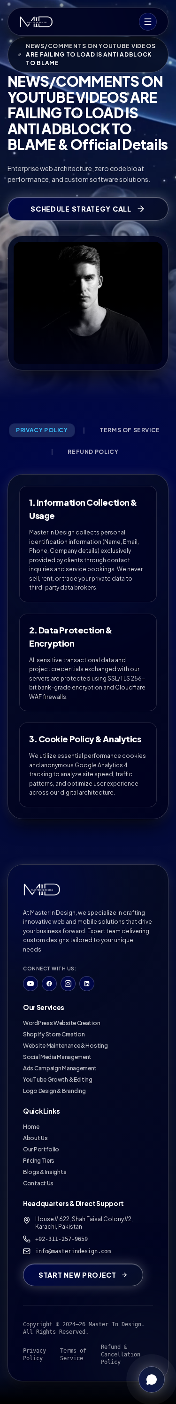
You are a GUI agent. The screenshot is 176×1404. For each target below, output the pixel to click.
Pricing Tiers (38, 1160)
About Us (35, 1137)
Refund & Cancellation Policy (120, 1354)
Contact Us (38, 1183)
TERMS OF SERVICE (129, 430)
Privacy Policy (34, 1354)
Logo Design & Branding (54, 1090)
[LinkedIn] (86, 983)
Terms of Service (73, 1354)
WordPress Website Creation (61, 1022)
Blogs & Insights (44, 1171)
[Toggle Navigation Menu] (148, 22)
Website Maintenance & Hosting (65, 1045)
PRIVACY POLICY (42, 430)
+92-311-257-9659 (61, 1239)
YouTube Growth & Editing (57, 1079)
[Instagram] (68, 983)
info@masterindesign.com (73, 1251)
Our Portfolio (41, 1149)
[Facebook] (49, 983)
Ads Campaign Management (60, 1068)
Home (31, 1126)
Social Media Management (57, 1056)
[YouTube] (30, 983)
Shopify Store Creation (53, 1034)
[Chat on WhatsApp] (151, 1379)
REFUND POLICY (93, 451)
